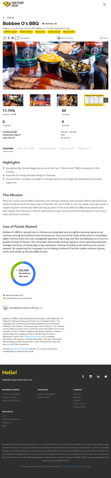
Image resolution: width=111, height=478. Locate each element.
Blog (4, 425)
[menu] (88, 5)
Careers (76, 400)
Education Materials (11, 419)
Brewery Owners (9, 397)
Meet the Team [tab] (26, 148)
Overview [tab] (8, 148)
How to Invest (44, 397)
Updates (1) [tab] (84, 148)
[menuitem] (104, 5)
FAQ (38, 349)
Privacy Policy (79, 407)
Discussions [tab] (67, 148)
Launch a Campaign (11, 394)
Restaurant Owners (11, 400)
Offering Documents (32, 336)
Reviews (77, 397)
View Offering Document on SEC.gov (24, 308)
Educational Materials (19, 349)
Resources (7, 422)
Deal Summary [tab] (47, 148)
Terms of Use (79, 403)
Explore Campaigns (46, 394)
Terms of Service (79, 466)
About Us (77, 394)
